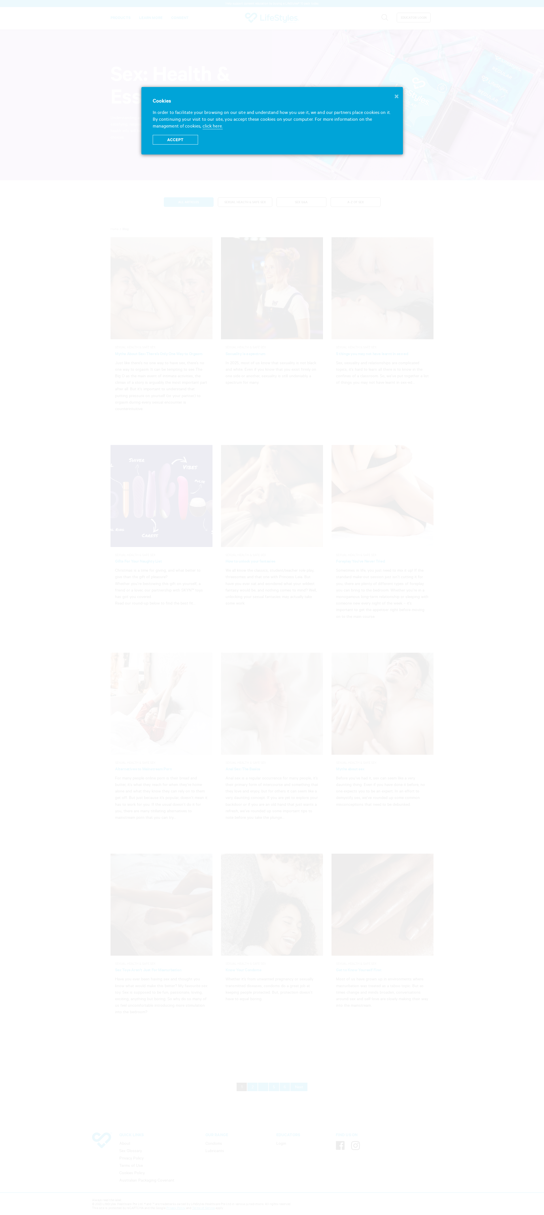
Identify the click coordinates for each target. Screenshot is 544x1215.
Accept (175, 139)
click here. (213, 126)
